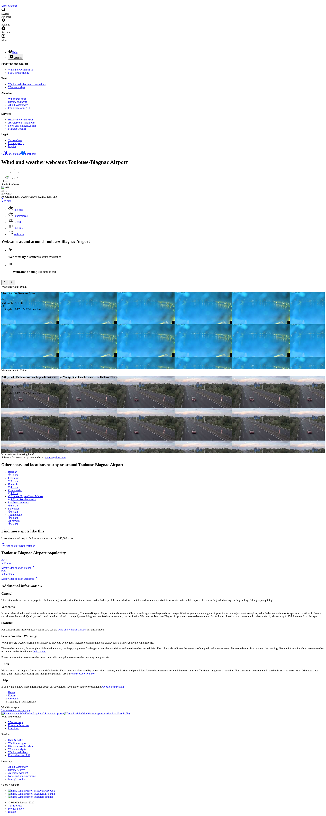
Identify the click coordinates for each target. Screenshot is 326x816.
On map (7, 200)
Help (14, 52)
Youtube (48, 796)
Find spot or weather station (20, 545)
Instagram (49, 793)
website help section (113, 686)
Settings (18, 58)
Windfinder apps (17, 98)
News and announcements (22, 125)
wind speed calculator (82, 673)
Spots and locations (18, 72)
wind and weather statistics (72, 629)
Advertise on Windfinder (21, 122)
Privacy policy (16, 143)
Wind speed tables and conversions (27, 84)
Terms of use (15, 140)
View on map (14, 153)
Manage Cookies (17, 128)
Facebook (30, 153)
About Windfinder (18, 104)
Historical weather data (20, 119)
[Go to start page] (1, 2)
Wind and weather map (20, 69)
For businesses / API (19, 108)
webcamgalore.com (55, 457)
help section (39, 651)
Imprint (12, 146)
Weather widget (16, 87)
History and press (17, 101)
